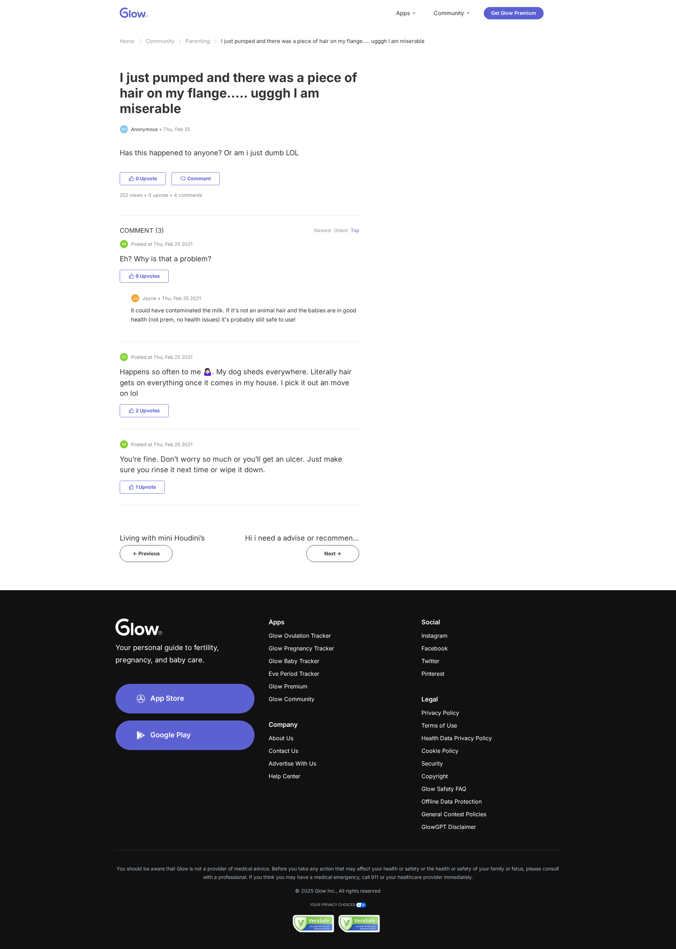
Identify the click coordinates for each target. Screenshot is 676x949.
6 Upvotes (148, 276)
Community (160, 41)
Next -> (332, 553)
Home (127, 41)
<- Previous (146, 553)
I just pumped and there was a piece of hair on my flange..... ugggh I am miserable (323, 41)
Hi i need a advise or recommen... (302, 537)
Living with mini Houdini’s (162, 537)
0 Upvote (146, 178)
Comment (199, 178)
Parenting (198, 41)
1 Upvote (146, 487)
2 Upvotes (148, 410)
